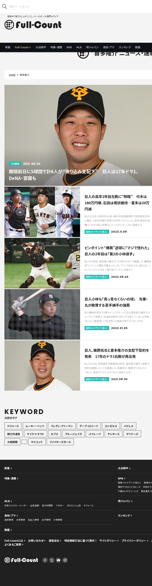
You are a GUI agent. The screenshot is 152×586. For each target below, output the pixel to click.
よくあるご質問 (12, 544)
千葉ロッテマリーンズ (128, 491)
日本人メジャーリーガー (15, 505)
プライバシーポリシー (134, 540)
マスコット (37, 442)
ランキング (125, 47)
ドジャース (13, 426)
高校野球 (8, 519)
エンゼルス (111, 426)
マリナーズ (132, 434)
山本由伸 (34, 505)
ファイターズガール (60, 442)
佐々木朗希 (47, 505)
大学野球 (20, 519)
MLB (79, 47)
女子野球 (46, 519)
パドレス (128, 426)
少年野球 (57, 519)
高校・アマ (108, 47)
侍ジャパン (92, 47)
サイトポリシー (108, 540)
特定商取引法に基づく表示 (79, 540)
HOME (12, 74)
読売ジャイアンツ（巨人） (129, 482)
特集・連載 (56, 47)
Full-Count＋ (23, 47)
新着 (7, 47)
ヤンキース (114, 434)
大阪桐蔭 (12, 442)
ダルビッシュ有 (74, 505)
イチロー (60, 505)
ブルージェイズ (73, 434)
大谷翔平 (41, 47)
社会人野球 (33, 519)
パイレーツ (95, 434)
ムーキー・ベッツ (35, 426)
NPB (69, 47)
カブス (54, 434)
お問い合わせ (36, 540)
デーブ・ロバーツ (89, 426)
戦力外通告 (13, 434)
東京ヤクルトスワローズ (129, 486)
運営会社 (54, 540)
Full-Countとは (13, 540)
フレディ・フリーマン (62, 426)
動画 (137, 47)
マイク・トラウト (35, 434)
